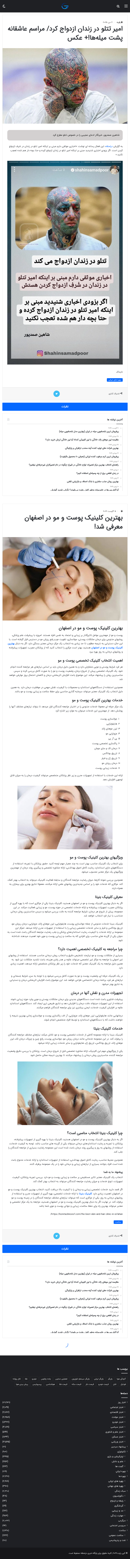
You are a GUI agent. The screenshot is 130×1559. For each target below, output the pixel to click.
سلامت (122, 1530)
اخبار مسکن (117, 1437)
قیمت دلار (90, 1384)
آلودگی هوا (121, 1379)
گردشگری (118, 1506)
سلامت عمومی (116, 1535)
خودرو (34, 1379)
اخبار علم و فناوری (114, 1432)
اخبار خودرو (117, 1422)
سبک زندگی (120, 1491)
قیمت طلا (63, 1384)
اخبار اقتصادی (116, 1412)
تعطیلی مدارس (61, 1379)
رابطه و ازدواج (116, 1501)
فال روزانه (16, 1379)
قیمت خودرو (103, 1384)
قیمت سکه (76, 1384)
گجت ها (119, 1466)
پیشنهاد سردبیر (118, 1446)
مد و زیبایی (117, 1510)
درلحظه (109, 146)
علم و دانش (117, 1461)
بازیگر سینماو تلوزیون (81, 1379)
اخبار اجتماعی (116, 1407)
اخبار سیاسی (117, 1427)
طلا (26, 1379)
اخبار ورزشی (117, 1441)
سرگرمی (122, 1520)
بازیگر (110, 1379)
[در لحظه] (65, 6)
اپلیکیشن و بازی (115, 1456)
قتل (114, 1384)
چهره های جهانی (115, 1486)
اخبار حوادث (117, 1417)
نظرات (65, 407)
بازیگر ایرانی (99, 1379)
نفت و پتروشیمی (117, 1540)
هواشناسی (50, 1384)
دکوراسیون (118, 1496)
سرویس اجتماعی (118, 1525)
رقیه (118, 22)
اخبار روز (122, 1402)
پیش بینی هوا (22, 1384)
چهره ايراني (121, 1471)
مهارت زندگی (117, 1515)
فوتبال (123, 1384)
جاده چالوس (46, 1379)
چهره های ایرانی (114, 380)
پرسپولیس (37, 1384)
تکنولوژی (121, 1451)
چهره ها (122, 1476)
